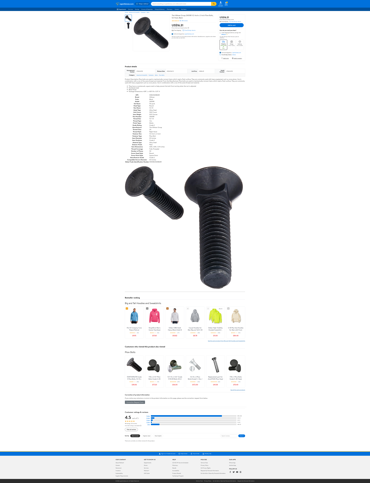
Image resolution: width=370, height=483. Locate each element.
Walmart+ (146, 470)
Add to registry (238, 58)
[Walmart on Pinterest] (241, 472)
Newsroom (119, 468)
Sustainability (119, 473)
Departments (122, 9)
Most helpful (158, 436)
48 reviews (185, 20)
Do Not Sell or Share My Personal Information (213, 473)
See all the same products (237, 390)
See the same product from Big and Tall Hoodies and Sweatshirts (226, 341)
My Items (183, 9)
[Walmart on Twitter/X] (234, 472)
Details (234, 54)
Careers (177, 9)
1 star (148, 424)
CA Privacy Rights (205, 468)
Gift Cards (147, 473)
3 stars (148, 420)
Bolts (148, 12)
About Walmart (120, 463)
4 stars (148, 418)
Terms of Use (204, 463)
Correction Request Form (134, 402)
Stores (145, 465)
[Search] (214, 4)
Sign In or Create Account (168, 454)
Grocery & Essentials (147, 9)
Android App (232, 465)
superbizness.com (189, 34)
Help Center (184, 454)
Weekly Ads (208, 454)
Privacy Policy (204, 465)
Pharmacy (169, 9)
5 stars (148, 416)
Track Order (196, 454)
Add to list (226, 58)
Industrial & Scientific (134, 12)
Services (130, 9)
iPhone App (232, 463)
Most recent (135, 436)
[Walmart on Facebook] (230, 472)
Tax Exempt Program (178, 476)
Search (242, 436)
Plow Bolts (161, 75)
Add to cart (231, 25)
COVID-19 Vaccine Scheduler (180, 463)
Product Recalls (176, 473)
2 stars (148, 422)
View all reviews (131, 429)
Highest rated (146, 436)
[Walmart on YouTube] (237, 472)
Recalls (174, 468)
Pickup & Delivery (160, 9)
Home (126, 12)
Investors (118, 470)
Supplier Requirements (122, 476)
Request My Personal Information (210, 470)
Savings (137, 9)
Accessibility (175, 470)
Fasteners (143, 12)
